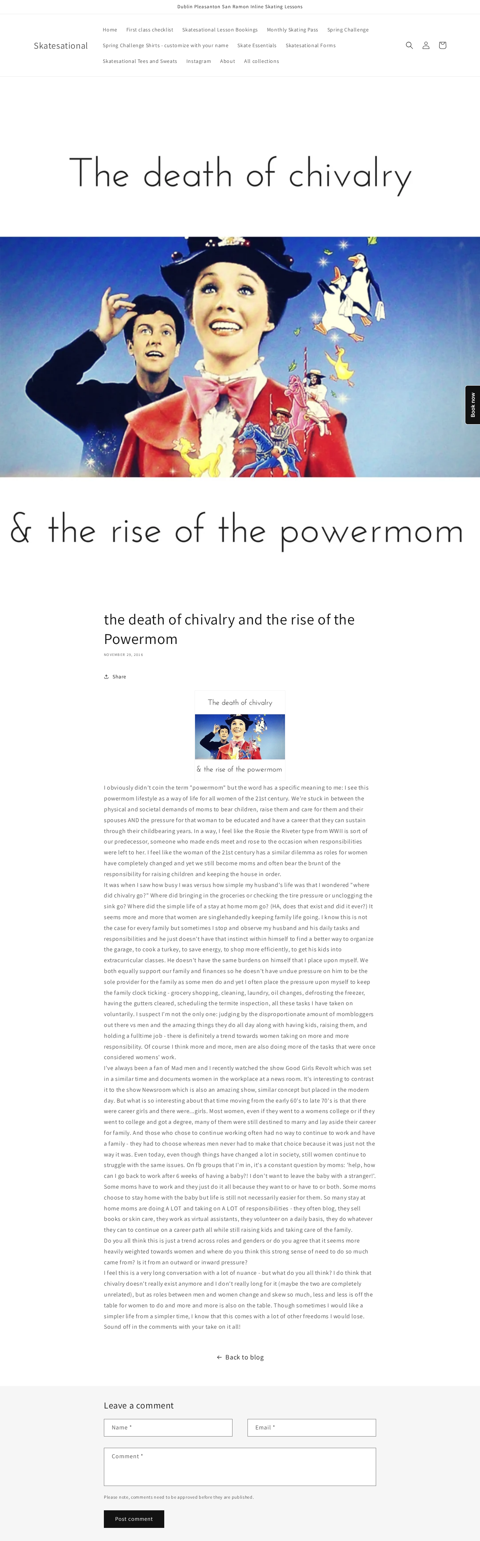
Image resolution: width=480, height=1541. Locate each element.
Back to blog (244, 1357)
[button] (409, 45)
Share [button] (119, 676)
